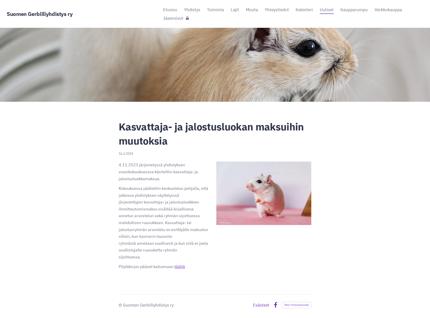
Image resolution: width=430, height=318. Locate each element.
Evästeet (261, 305)
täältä (179, 266)
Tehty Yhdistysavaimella (296, 304)
